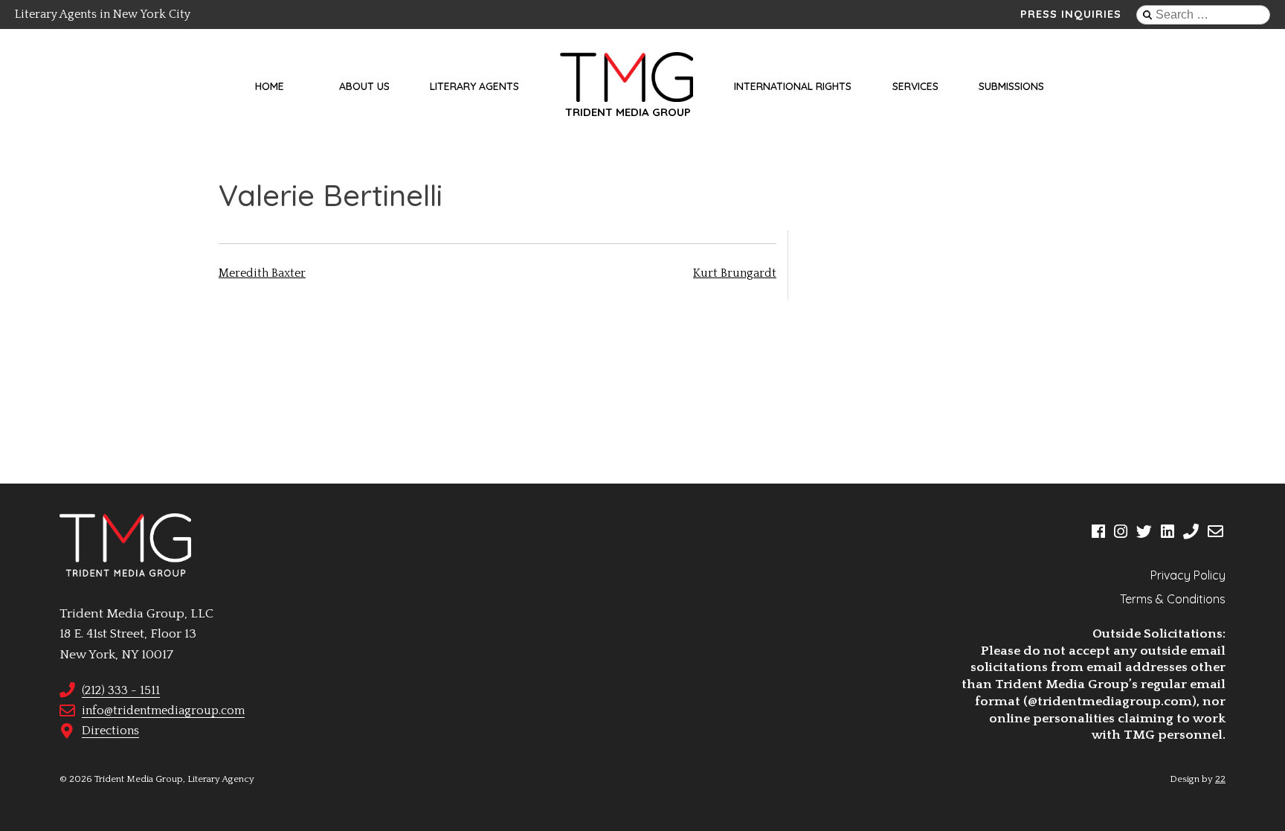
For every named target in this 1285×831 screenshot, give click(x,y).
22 (1220, 779)
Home (269, 86)
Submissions (1011, 86)
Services (915, 86)
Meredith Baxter (262, 273)
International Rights (792, 86)
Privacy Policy (1188, 575)
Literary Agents (474, 86)
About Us (364, 86)
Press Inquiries (1070, 14)
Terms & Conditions (1173, 598)
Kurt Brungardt (734, 273)
